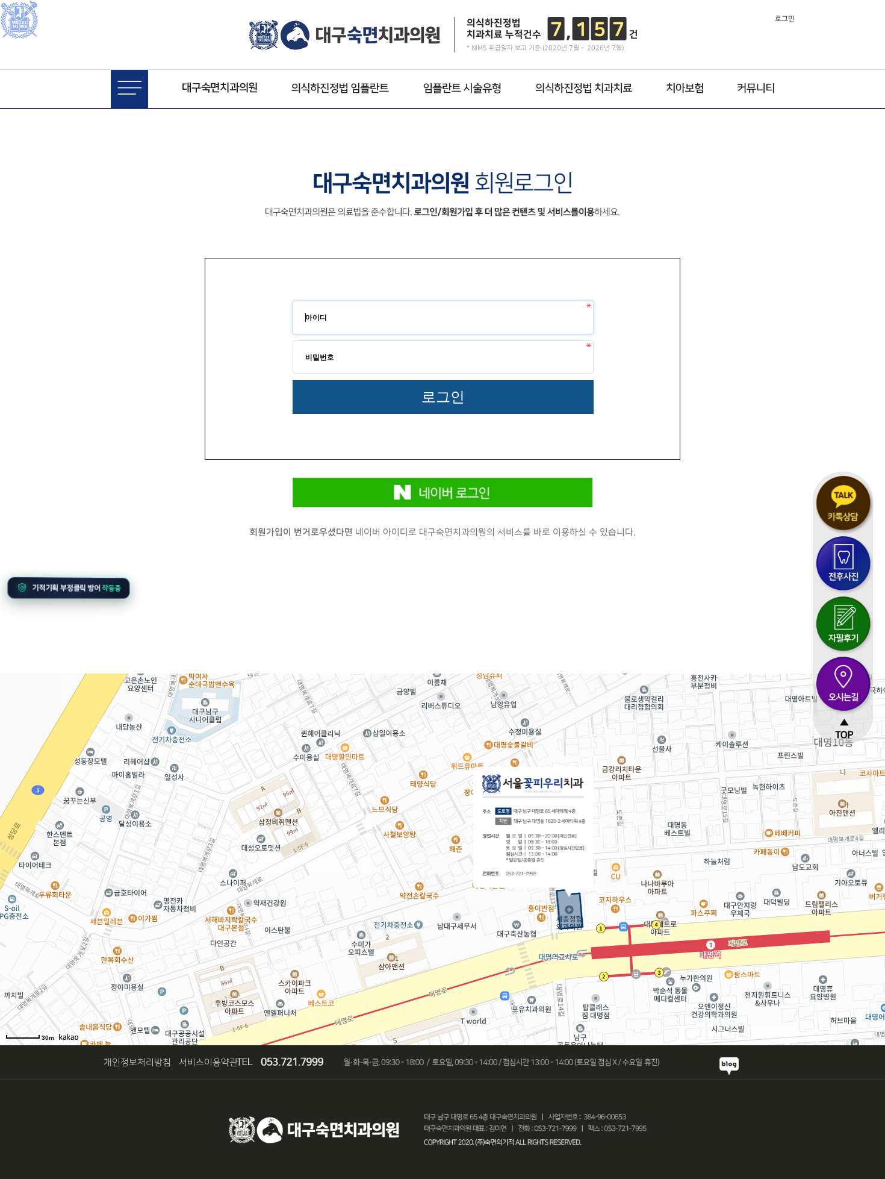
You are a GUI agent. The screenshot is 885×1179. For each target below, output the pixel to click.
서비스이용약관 (208, 1062)
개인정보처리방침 (137, 1062)
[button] (68, 587)
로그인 (785, 19)
